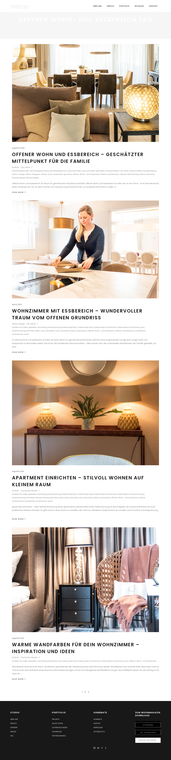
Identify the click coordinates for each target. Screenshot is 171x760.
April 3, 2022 (17, 304)
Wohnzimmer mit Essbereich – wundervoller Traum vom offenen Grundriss (77, 314)
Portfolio (15, 167)
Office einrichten (147, 174)
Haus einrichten (74, 171)
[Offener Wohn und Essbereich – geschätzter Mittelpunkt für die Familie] (85, 93)
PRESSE (13, 731)
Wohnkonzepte (32, 177)
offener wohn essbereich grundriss (56, 174)
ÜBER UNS (14, 719)
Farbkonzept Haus (86, 327)
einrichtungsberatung (39, 171)
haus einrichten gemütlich (93, 171)
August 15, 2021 (18, 638)
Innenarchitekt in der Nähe (117, 171)
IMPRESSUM (98, 727)
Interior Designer (33, 174)
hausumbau (81, 330)
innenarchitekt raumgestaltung (142, 171)
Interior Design (18, 324)
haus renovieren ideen (65, 330)
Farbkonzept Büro (69, 327)
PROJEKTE (55, 719)
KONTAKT (97, 723)
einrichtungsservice (58, 171)
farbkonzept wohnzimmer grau (130, 327)
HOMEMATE (98, 719)
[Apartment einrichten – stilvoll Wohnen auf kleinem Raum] (85, 412)
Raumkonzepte (18, 177)
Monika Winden (31, 490)
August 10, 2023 (18, 148)
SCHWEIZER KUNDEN (59, 727)
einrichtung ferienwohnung (49, 327)
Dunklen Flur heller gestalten (24, 327)
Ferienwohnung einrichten (23, 497)
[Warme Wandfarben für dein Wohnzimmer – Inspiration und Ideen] (85, 579)
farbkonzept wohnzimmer (105, 327)
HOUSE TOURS (57, 723)
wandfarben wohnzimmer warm (38, 501)
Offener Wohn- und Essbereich (86, 174)
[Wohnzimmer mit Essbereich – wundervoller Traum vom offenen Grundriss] (85, 249)
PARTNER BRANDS (59, 736)
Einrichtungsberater (20, 171)
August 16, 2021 (18, 471)
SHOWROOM (57, 731)
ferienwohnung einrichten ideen (26, 330)
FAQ (11, 736)
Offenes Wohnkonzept (129, 174)
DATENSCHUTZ (99, 731)
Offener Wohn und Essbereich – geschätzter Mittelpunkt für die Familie (78, 157)
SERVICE (13, 723)
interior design (18, 174)
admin (27, 167)
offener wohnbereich (110, 174)
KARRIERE (14, 727)
